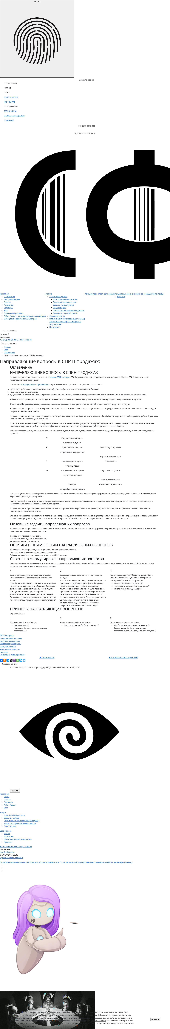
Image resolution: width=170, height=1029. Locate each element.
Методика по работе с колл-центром (20, 319)
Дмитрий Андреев (12, 299)
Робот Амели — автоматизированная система (25, 316)
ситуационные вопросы (11, 638)
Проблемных (43, 384)
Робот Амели (9, 805)
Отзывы (7, 302)
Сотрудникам (119, 294)
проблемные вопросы (10, 641)
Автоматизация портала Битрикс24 (65, 321)
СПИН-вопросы (7, 635)
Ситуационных (28, 384)
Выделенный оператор (63, 305)
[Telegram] (24, 660)
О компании (9, 296)
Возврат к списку (9, 664)
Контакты (159, 294)
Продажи (8, 842)
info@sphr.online (7, 852)
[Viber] (14, 660)
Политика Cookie (98, 1020)
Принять (155, 1019)
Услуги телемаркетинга (14, 815)
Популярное (55, 327)
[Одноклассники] (4, 660)
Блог (6, 310)
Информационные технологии (18, 839)
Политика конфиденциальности (14, 862)
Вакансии (121, 296)
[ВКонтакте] (1, 660)
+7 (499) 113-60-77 (24, 340)
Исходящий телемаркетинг (65, 299)
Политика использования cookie (44, 862)
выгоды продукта (8, 646)
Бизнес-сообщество (146, 294)
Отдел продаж (59, 307)
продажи (4, 652)
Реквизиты (8, 305)
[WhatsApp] (17, 660)
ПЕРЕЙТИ (15, 790)
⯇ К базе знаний (46, 657)
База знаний (131, 294)
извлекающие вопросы (10, 643)
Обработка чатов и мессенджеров (68, 310)
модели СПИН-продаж (59, 377)
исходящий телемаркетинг (12, 654)
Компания (4, 294)
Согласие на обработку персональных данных (81, 862)
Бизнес (7, 833)
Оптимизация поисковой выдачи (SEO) (67, 319)
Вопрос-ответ (96, 294)
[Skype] (20, 660)
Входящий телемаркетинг (65, 302)
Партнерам (108, 294)
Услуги (49, 294)
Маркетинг (9, 836)
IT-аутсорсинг (55, 324)
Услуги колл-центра (58, 296)
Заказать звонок (9, 343)
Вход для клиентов (86, 126)
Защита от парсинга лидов (65, 313)
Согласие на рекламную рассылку (117, 862)
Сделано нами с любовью (11, 857)
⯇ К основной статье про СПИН (123, 657)
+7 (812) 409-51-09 (8, 340)
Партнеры (8, 307)
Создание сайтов (57, 316)
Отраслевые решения (13, 313)
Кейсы (87, 294)
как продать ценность (10, 649)
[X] (11, 660)
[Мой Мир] (7, 660)
